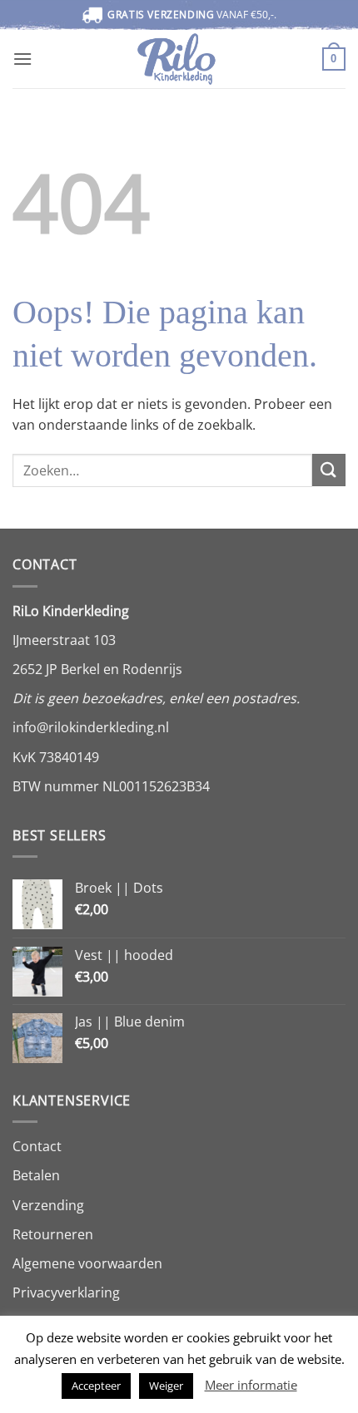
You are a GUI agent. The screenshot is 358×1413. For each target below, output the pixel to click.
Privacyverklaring (66, 1292)
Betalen (36, 1175)
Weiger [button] (166, 1385)
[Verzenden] (329, 470)
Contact (37, 1146)
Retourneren (52, 1234)
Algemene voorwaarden (87, 1263)
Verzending (48, 1205)
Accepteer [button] (96, 1385)
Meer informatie (251, 1384)
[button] (22, 58)
